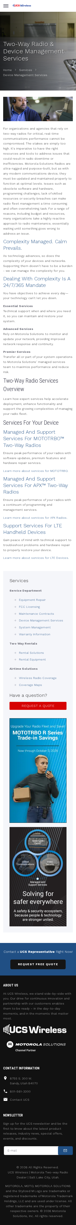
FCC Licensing (29, 606)
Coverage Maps (30, 685)
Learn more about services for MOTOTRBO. (35, 471)
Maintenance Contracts (36, 613)
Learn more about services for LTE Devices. (36, 557)
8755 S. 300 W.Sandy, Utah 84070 (24, 1081)
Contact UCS (19, 1099)
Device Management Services (41, 620)
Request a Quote (38, 706)
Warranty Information (34, 634)
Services (25, 69)
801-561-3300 (20, 1091)
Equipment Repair (32, 599)
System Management (35, 627)
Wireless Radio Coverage (38, 678)
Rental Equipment (32, 659)
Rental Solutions (31, 652)
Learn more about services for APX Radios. (35, 517)
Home (7, 69)
